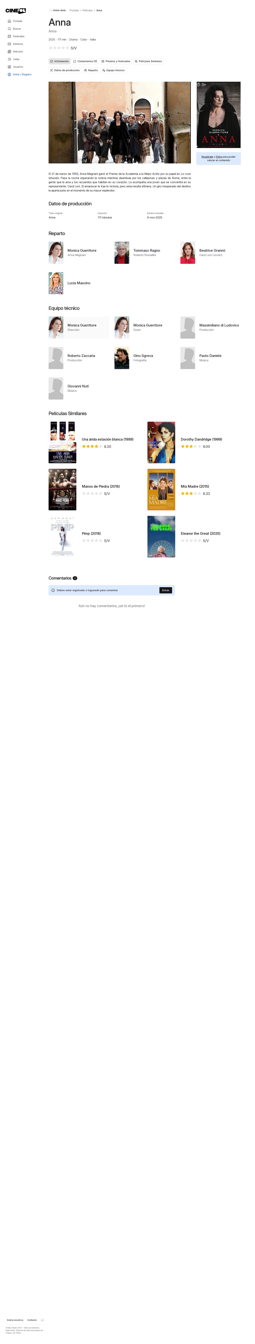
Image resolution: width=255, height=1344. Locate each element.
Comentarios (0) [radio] (87, 61)
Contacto (32, 1320)
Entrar (165, 590)
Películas (88, 10)
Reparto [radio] (93, 70)
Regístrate (207, 156)
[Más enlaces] (42, 1320)
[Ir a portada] (16, 11)
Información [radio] (61, 61)
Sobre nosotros (15, 1320)
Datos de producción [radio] (67, 70)
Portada (74, 10)
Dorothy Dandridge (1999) (201, 439)
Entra (219, 156)
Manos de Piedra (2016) (101, 486)
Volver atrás (59, 10)
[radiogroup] (145, 61)
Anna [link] (99, 10)
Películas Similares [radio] (150, 61)
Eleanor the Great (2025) (200, 533)
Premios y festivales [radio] (118, 61)
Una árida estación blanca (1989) (108, 439)
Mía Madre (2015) (195, 486)
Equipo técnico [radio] (116, 70)
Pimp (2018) (91, 533)
